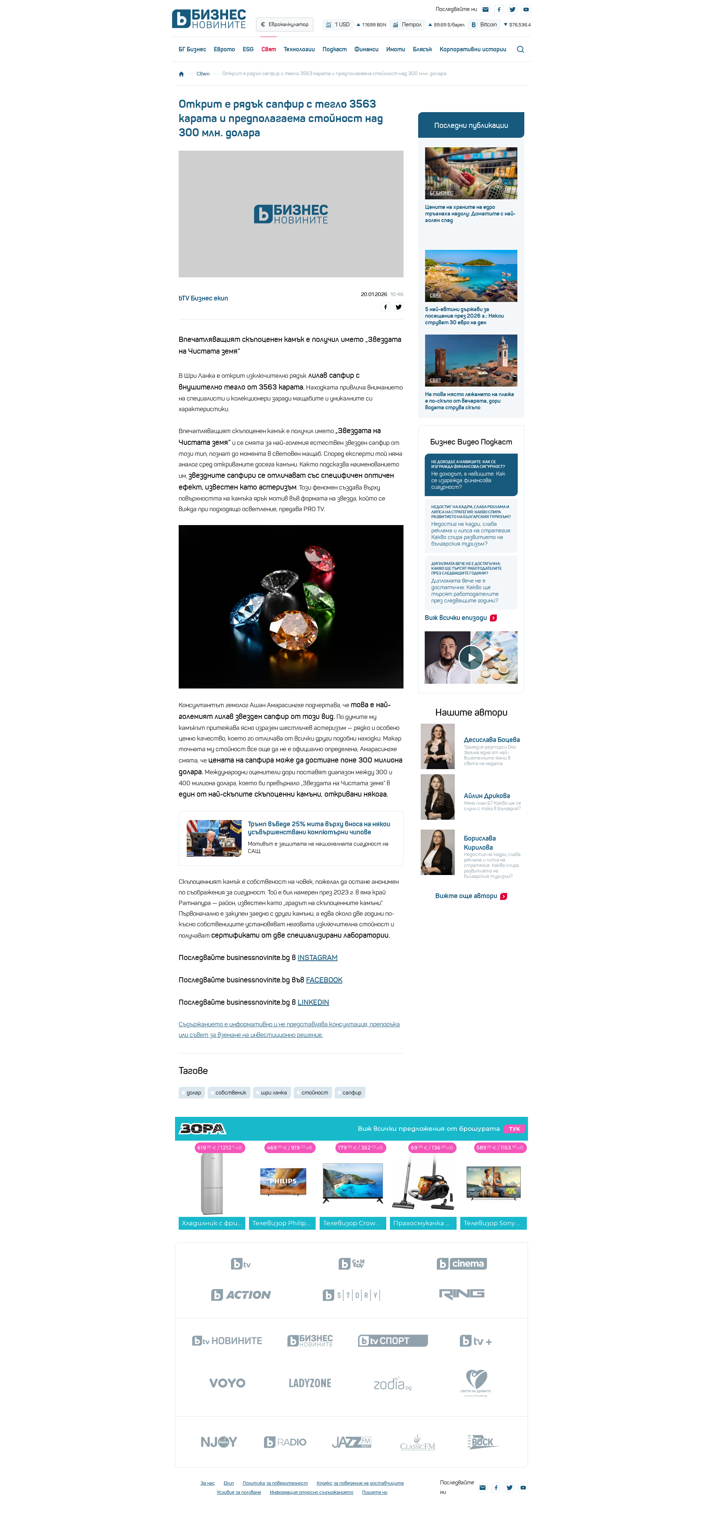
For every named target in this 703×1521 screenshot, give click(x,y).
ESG (248, 49)
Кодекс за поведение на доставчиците (360, 1483)
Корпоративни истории (473, 49)
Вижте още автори (466, 896)
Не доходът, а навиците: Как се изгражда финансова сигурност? (468, 464)
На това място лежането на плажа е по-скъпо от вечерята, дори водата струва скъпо (469, 401)
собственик (231, 1092)
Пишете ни (374, 1492)
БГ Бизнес (192, 49)
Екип (229, 1483)
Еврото (224, 49)
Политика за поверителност (275, 1483)
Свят (268, 49)
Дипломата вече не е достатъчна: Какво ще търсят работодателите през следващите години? (466, 568)
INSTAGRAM (318, 957)
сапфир (352, 1092)
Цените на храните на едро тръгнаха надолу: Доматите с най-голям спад (470, 214)
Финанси (366, 49)
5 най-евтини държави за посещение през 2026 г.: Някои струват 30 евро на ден (464, 316)
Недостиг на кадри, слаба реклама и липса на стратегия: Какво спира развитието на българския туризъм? (471, 512)
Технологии (299, 49)
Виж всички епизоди (456, 618)
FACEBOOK (324, 980)
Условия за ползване (239, 1492)
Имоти (395, 49)
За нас (208, 1483)
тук (514, 1129)
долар (194, 1092)
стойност (315, 1092)
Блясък (422, 49)
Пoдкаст (335, 49)
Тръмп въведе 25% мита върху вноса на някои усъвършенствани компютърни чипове (319, 828)
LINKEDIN (313, 1002)
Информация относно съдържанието (311, 1492)
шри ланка (274, 1092)
